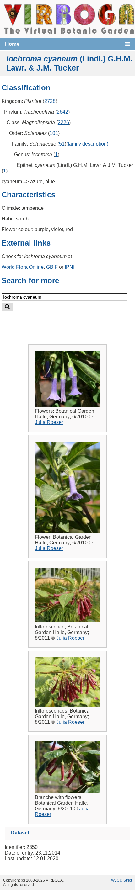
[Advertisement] (74, 322)
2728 (50, 101)
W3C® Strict (121, 880)
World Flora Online (23, 267)
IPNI (69, 267)
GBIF (52, 267)
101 (54, 133)
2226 (63, 122)
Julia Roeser (49, 422)
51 (62, 143)
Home (12, 44)
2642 (62, 111)
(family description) (87, 143)
